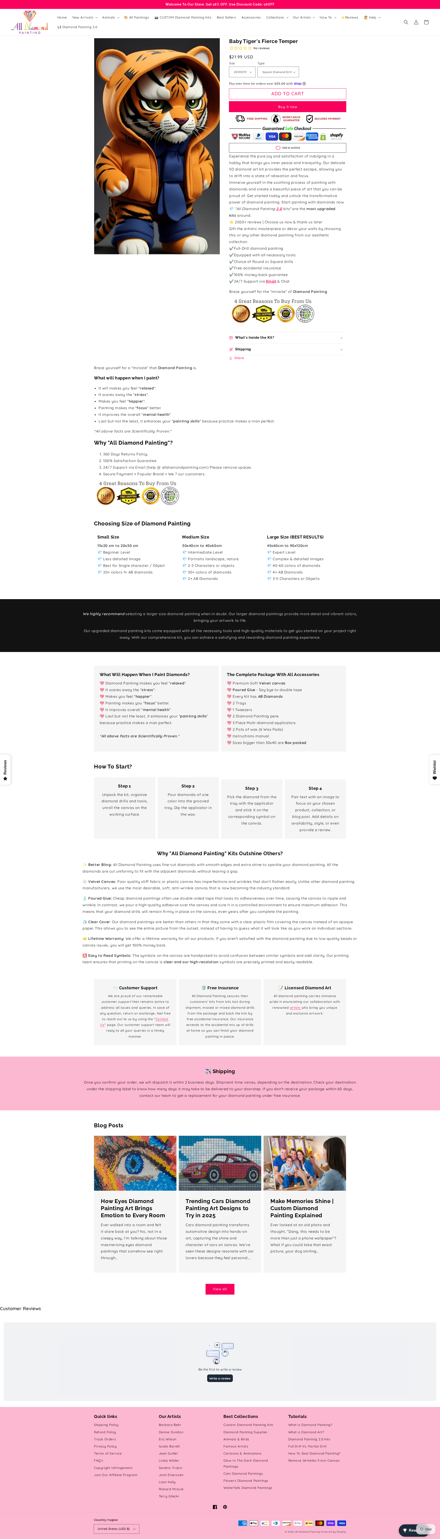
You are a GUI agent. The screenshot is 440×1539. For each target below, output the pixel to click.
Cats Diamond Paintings (243, 1473)
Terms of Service (108, 1453)
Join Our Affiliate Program (116, 1475)
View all (220, 1289)
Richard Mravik (171, 1489)
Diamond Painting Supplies (245, 1432)
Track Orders (105, 1439)
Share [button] (239, 358)
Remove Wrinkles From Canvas (314, 1460)
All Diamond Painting (307, 1531)
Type (261, 63)
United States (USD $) (114, 1529)
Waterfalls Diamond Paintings (247, 1488)
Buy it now (287, 107)
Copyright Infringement (113, 1468)
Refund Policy (105, 1432)
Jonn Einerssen (171, 1475)
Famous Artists (235, 1446)
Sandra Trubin (170, 1468)
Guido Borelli (169, 1446)
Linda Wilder (169, 1460)
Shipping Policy (106, 1425)
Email (271, 281)
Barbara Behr (170, 1425)
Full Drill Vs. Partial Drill (307, 1446)
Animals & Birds (236, 1439)
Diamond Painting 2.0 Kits (309, 1439)
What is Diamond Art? (306, 1432)
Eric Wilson (168, 1439)
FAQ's (98, 1460)
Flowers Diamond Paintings (245, 1481)
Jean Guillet (168, 1453)
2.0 (279, 208)
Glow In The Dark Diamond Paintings (245, 1463)
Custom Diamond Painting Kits (248, 1425)
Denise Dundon (171, 1432)
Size (232, 63)
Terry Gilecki (169, 1496)
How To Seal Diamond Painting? (314, 1453)
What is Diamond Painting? (310, 1425)
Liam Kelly (167, 1482)
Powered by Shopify (333, 1531)
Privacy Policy (105, 1446)
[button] (406, 22)
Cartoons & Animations (242, 1453)
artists (296, 1008)
